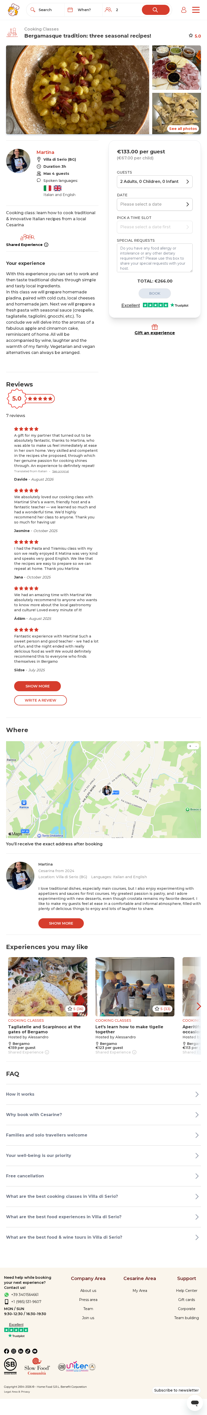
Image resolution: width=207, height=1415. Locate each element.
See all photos (183, 128)
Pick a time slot (134, 217)
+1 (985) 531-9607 (26, 1301)
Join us (88, 1318)
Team (88, 1309)
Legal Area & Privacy (17, 1391)
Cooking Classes (41, 29)
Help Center (186, 1290)
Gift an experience (155, 332)
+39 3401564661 (25, 1294)
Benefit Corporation (74, 1387)
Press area (88, 1299)
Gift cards (186, 1299)
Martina (45, 152)
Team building (186, 1318)
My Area (140, 1290)
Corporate (186, 1309)
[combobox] (50, 9)
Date (122, 195)
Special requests (136, 240)
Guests (124, 172)
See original (60, 471)
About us (88, 1290)
